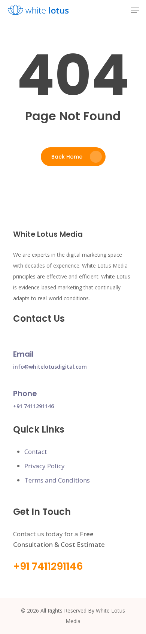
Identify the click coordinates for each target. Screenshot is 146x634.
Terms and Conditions (57, 480)
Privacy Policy (44, 466)
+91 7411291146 (33, 406)
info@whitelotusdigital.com (50, 366)
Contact (35, 451)
